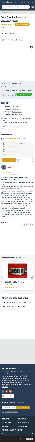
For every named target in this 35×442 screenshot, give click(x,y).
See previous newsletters (10, 412)
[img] (6, 25)
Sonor (15, 21)
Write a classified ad (24, 94)
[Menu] (32, 7)
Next (32, 277)
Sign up (23, 407)
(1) (13, 25)
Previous (2, 277)
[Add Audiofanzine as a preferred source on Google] (8, 396)
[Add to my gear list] (26, 17)
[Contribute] (2, 28)
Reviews (12, 33)
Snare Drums (16, 112)
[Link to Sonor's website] (22, 17)
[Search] (3, 7)
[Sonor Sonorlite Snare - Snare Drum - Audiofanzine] (9, 2)
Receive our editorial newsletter (13, 403)
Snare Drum (5, 21)
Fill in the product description (12, 127)
